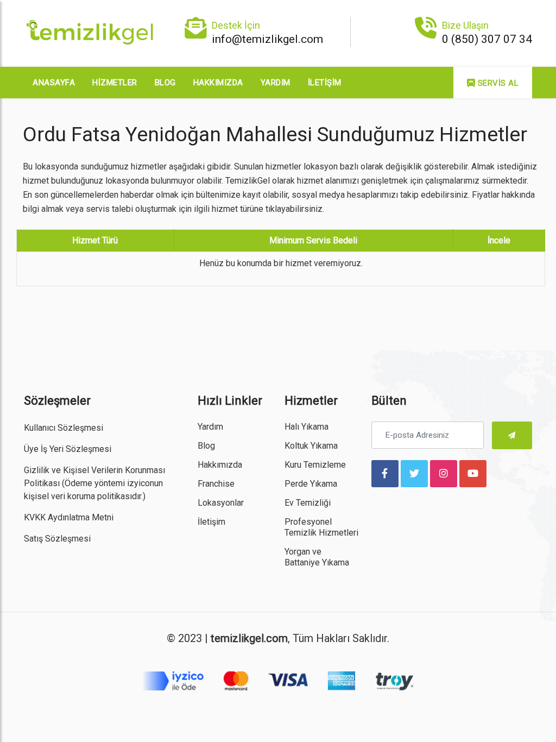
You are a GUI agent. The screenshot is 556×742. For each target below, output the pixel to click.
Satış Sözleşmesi (57, 538)
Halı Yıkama (306, 427)
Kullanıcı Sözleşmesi (63, 428)
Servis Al (497, 83)
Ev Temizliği (308, 503)
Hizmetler (114, 82)
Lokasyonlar (221, 503)
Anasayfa (54, 82)
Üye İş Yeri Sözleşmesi (67, 449)
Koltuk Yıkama (311, 446)
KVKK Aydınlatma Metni (68, 517)
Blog (165, 82)
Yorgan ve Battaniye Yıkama (317, 557)
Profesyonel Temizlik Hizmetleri (321, 527)
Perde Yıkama (311, 484)
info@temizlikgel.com (267, 39)
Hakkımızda (218, 82)
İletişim (325, 82)
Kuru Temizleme (315, 465)
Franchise (216, 484)
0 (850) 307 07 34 (487, 39)
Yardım (275, 82)
